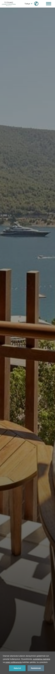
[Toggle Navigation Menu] (48, 3)
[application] (27, 662)
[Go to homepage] (9, 4)
